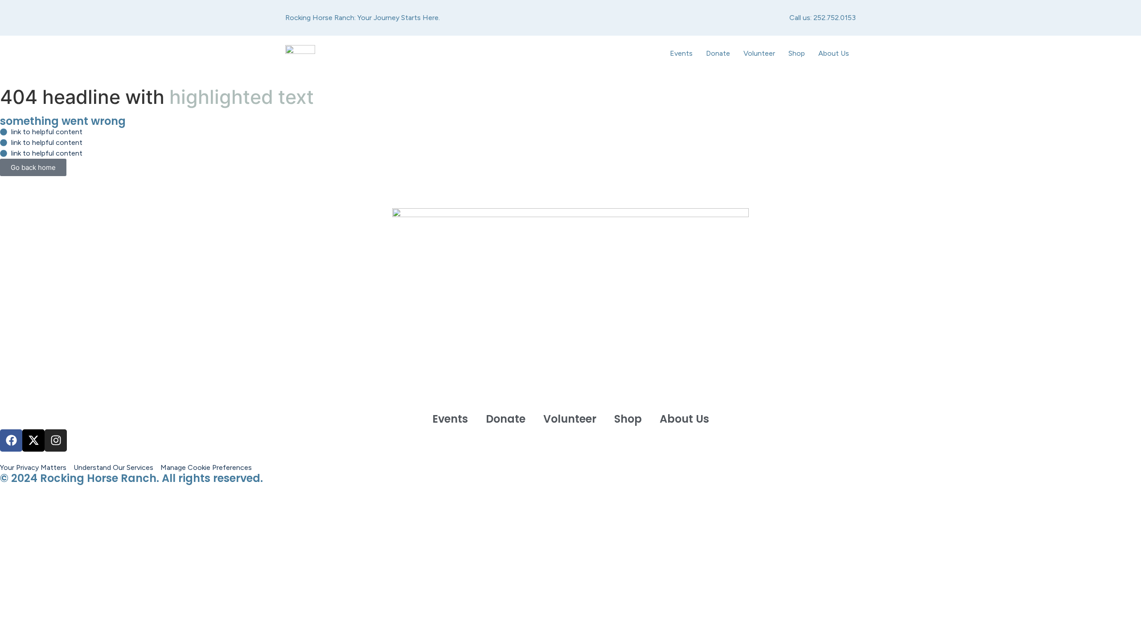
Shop (796, 53)
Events (681, 53)
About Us (833, 53)
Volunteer (759, 53)
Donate (718, 53)
